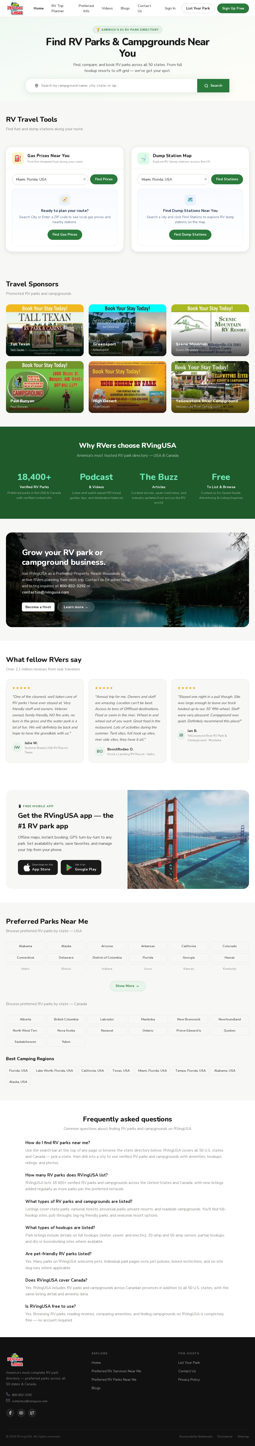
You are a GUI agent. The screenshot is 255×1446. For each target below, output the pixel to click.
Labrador (107, 1019)
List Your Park (198, 8)
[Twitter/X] (32, 1413)
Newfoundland (230, 1019)
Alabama (25, 946)
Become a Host (38, 607)
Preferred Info (86, 8)
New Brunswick (188, 1019)
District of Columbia (107, 957)
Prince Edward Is (189, 1030)
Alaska (66, 946)
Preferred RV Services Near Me (116, 1371)
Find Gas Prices (65, 234)
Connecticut (25, 957)
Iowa (148, 969)
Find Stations (227, 179)
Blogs (125, 8)
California (189, 946)
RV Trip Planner (58, 8)
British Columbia (66, 1019)
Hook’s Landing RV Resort (125, 754)
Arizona (107, 946)
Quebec (230, 1030)
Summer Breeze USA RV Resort (46, 748)
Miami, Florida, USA (152, 1070)
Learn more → (76, 606)
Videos (107, 8)
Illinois (66, 969)
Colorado (230, 946)
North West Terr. (25, 1030)
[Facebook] (10, 1413)
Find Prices (104, 179)
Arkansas (148, 946)
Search (216, 85)
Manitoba (148, 1019)
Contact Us (144, 8)
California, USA (92, 1070)
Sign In (170, 8)
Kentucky (229, 969)
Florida (148, 957)
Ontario (147, 1030)
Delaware (66, 957)
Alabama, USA (224, 1070)
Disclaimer (225, 1436)
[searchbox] (116, 85)
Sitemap (243, 1436)
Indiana (107, 969)
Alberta (25, 1019)
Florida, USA (18, 1070)
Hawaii (230, 957)
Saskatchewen (25, 1042)
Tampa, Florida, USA (190, 1070)
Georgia (189, 957)
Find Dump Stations (190, 234)
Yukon (66, 1042)
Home (39, 8)
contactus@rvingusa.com (30, 1401)
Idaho (25, 969)
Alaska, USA (18, 1082)
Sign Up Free (233, 8)
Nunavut (107, 1030)
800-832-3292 (22, 1395)
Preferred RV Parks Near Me (114, 1379)
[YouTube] (21, 1413)
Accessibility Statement (195, 1436)
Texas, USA (121, 1070)
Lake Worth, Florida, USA (54, 1070)
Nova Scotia (66, 1030)
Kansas (189, 969)
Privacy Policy (189, 1379)
